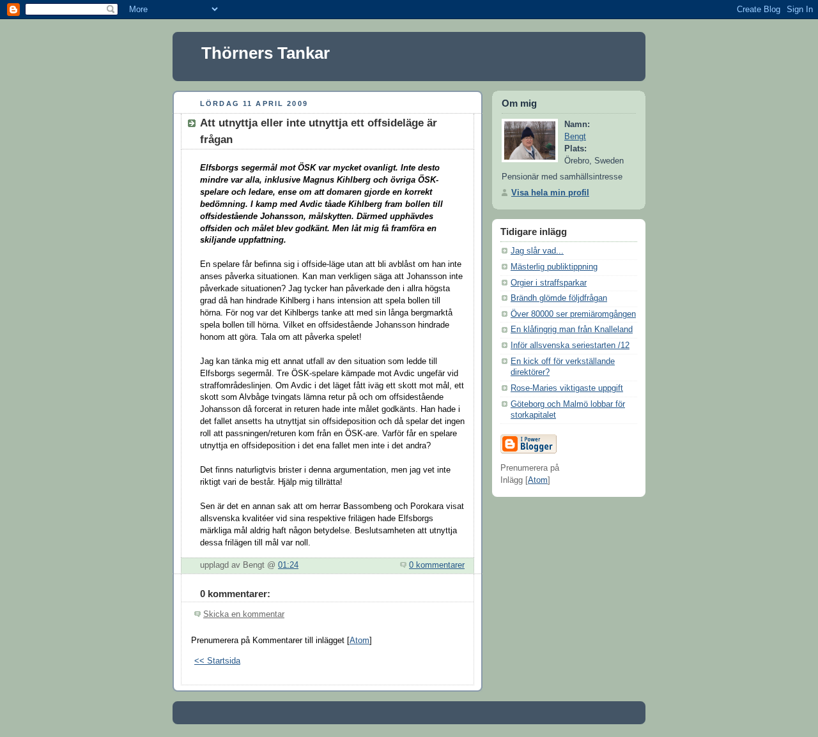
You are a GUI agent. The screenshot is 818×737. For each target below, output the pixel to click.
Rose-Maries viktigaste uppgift (567, 388)
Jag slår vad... (537, 251)
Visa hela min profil (550, 192)
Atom (359, 640)
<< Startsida (217, 661)
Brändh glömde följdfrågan (559, 298)
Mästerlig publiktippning (554, 266)
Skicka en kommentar (243, 614)
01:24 (288, 565)
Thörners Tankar (265, 53)
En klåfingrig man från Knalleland (572, 329)
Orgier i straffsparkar (549, 282)
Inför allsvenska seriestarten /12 (570, 345)
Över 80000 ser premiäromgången (573, 314)
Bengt (575, 136)
